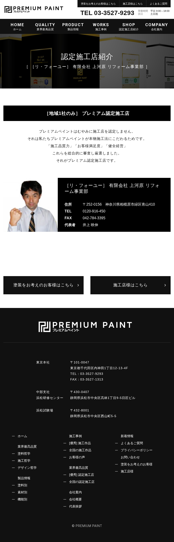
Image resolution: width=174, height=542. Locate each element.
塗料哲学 (24, 453)
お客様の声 (77, 457)
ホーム (22, 436)
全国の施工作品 (80, 450)
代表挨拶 (75, 506)
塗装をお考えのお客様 (136, 464)
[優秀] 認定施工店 (81, 474)
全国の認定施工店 (81, 482)
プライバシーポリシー (136, 450)
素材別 (22, 492)
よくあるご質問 (158, 3)
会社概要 (75, 499)
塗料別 (22, 485)
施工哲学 (24, 460)
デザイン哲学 (27, 467)
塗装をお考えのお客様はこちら (98, 3)
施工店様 (127, 471)
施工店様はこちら (133, 3)
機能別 (22, 499)
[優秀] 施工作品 (80, 443)
